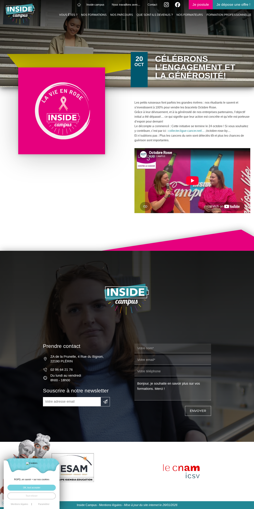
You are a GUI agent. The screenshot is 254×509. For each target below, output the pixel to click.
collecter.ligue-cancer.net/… (186, 130)
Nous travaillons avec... (126, 4)
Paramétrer (43, 504)
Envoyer (198, 411)
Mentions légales (110, 505)
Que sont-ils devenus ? (155, 14)
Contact (152, 4)
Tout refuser (32, 496)
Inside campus (95, 4)
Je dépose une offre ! (233, 4)
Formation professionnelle (229, 14)
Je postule (200, 4)
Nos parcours (121, 14)
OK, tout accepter (31, 487)
